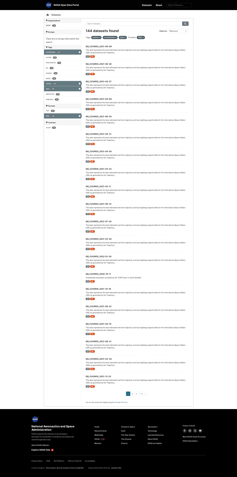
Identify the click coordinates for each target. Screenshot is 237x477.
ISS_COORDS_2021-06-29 (99, 116)
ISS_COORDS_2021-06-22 (98, 306)
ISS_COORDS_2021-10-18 (98, 289)
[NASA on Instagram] (190, 431)
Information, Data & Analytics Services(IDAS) (65, 468)
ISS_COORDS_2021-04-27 (98, 81)
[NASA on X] (195, 431)
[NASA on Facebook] (185, 431)
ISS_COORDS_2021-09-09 (99, 46)
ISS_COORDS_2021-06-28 (99, 64)
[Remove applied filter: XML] (143, 37)
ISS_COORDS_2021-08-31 (98, 341)
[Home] (47, 14)
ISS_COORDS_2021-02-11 (98, 186)
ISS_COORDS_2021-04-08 (99, 99)
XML (92, 56)
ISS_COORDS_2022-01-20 (98, 256)
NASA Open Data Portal (66, 5)
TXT (88, 56)
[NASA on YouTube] (200, 431)
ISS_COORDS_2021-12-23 (98, 376)
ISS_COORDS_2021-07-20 (98, 221)
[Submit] (185, 23)
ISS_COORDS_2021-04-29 (99, 151)
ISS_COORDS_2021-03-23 (99, 169)
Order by (163, 31)
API (116, 402)
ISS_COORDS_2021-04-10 (98, 324)
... (139, 393)
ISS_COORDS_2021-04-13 (98, 134)
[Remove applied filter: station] (99, 37)
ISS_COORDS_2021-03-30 (99, 359)
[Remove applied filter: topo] (125, 37)
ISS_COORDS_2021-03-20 (99, 239)
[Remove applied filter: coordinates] (115, 37)
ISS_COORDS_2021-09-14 (98, 204)
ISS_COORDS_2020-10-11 (98, 274)
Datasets (56, 14)
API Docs (124, 402)
